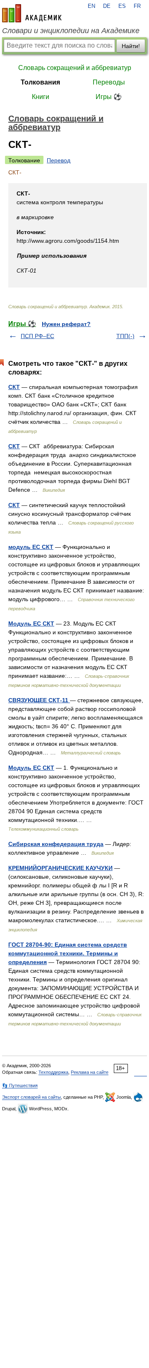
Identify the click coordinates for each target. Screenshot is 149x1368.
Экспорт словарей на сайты (31, 1097)
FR (137, 6)
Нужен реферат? (66, 324)
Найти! (131, 46)
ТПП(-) (125, 336)
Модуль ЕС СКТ (31, 623)
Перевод (58, 160)
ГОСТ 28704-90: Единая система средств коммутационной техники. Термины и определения (67, 953)
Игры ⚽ (109, 96)
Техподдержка (53, 1072)
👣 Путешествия (20, 1085)
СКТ (14, 387)
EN (91, 6)
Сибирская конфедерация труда (55, 844)
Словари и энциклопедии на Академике (70, 31)
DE (107, 6)
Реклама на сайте (89, 1072)
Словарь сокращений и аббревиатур (74, 67)
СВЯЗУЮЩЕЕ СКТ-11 (39, 700)
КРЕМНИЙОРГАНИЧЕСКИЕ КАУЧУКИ (60, 868)
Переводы (109, 82)
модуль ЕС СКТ (30, 547)
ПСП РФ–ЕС (37, 336)
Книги (40, 96)
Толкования (40, 82)
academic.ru (32, 13)
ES (122, 6)
